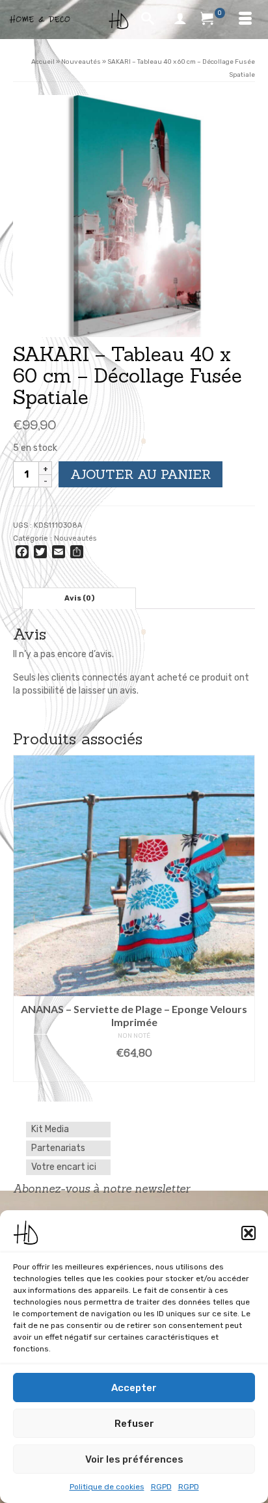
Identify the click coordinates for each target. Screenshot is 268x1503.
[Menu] (245, 19)
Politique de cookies (107, 1486)
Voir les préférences (134, 1459)
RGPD (161, 1486)
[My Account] (180, 19)
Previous (24, 918)
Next (243, 918)
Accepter (134, 1388)
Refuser (134, 1423)
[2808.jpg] (134, 215)
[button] (248, 1232)
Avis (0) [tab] (79, 598)
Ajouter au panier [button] (134, 1072)
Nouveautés (75, 538)
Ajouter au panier (140, 474)
